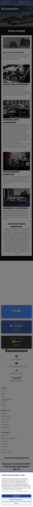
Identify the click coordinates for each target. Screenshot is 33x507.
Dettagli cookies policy (8, 491)
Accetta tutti (16, 496)
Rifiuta (16, 503)
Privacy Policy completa (21, 491)
